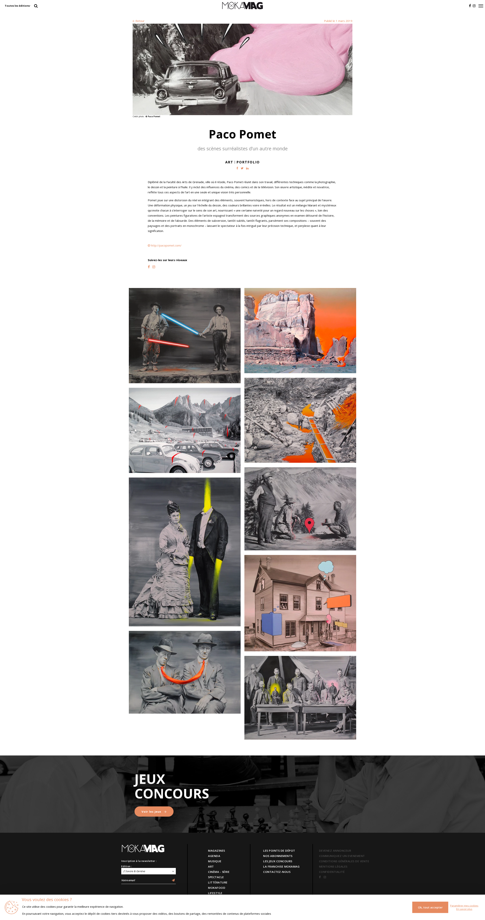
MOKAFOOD (216, 888)
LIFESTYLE (215, 893)
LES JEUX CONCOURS (277, 861)
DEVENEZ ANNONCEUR (335, 850)
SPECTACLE (216, 877)
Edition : (126, 866)
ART (211, 866)
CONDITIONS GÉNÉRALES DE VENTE (344, 861)
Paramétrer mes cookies (464, 905)
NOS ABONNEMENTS (278, 856)
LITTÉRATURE (218, 882)
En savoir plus (464, 909)
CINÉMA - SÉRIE (218, 872)
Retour (140, 21)
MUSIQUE (214, 861)
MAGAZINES (216, 850)
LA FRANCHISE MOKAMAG (281, 866)
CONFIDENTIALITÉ (332, 872)
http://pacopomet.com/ (166, 245)
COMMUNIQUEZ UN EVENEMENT (342, 856)
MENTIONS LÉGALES (333, 866)
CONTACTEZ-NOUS (276, 872)
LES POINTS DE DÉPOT (279, 850)
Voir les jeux (152, 811)
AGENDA (214, 856)
